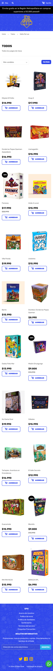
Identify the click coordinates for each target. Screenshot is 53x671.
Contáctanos (26, 623)
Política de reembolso (26, 620)
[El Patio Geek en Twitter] (20, 660)
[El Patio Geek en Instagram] (31, 660)
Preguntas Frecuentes (26, 629)
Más (6, 3)
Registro (46, 647)
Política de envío (26, 616)
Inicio (4, 34)
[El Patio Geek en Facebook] (26, 660)
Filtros (46, 62)
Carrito (48, 3)
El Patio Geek (19, 666)
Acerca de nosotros (26, 613)
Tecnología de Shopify (34, 666)
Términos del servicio (26, 626)
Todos (13, 34)
